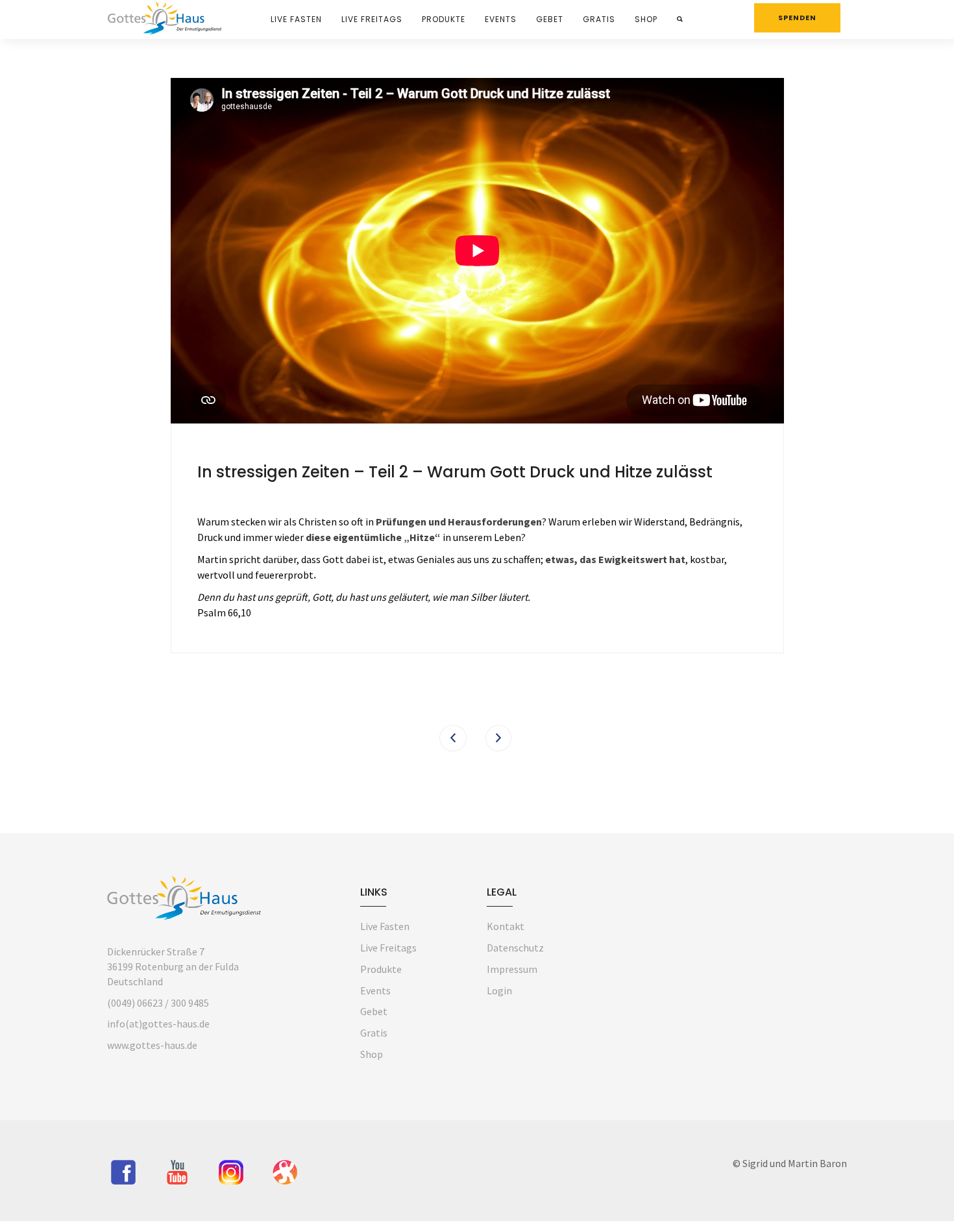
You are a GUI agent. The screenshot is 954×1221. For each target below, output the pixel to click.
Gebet (549, 19)
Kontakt (505, 926)
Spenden (797, 17)
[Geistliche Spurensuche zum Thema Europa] (453, 738)
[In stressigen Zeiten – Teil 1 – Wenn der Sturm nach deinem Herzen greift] (498, 738)
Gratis (599, 19)
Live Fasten (296, 19)
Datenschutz (515, 947)
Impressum (512, 969)
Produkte (443, 19)
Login (499, 990)
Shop (646, 19)
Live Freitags (371, 19)
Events (501, 19)
